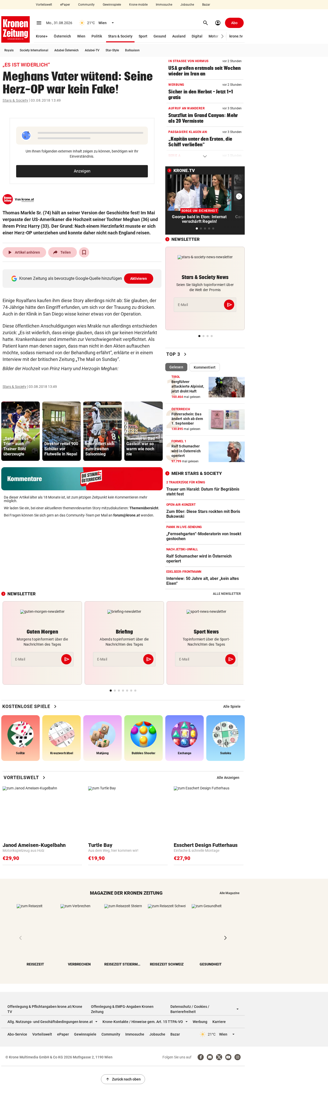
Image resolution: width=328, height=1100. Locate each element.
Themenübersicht (143, 508)
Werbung (200, 1022)
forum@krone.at (126, 515)
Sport (143, 36)
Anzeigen (82, 171)
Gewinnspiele (112, 4)
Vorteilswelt (44, 4)
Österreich (62, 36)
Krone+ (42, 36)
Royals (9, 50)
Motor (213, 36)
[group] (20, 431)
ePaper (65, 4)
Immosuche (164, 4)
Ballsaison (132, 50)
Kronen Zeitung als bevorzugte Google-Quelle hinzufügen (83, 278)
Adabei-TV (92, 50)
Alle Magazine (229, 893)
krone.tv (236, 36)
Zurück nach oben (123, 1079)
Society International (34, 50)
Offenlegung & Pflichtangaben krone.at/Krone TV (44, 1009)
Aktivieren (138, 278)
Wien (81, 36)
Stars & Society (120, 36)
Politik (96, 36)
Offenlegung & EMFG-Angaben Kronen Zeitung (122, 1009)
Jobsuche (187, 4)
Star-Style (112, 50)
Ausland (179, 36)
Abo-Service (17, 1034)
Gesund (159, 36)
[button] (222, 36)
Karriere (219, 1022)
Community (86, 4)
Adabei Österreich (66, 50)
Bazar (206, 4)
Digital (197, 36)
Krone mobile (138, 4)
